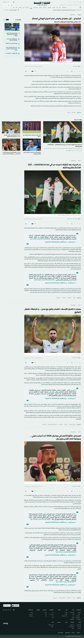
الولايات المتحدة (72, 612)
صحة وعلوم (44, 7)
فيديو (23, 7)
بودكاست (20, 7)
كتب (52, 612)
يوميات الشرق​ (35, 7)
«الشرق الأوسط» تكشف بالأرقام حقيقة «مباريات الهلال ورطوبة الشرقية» (12, 34)
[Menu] (80, 7)
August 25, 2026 (50, 398)
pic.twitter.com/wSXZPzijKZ (40, 519)
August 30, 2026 (50, 242)
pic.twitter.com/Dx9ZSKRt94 (66, 552)
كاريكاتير (66, 614)
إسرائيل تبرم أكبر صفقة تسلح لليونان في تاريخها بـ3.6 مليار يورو (64, 9)
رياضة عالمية (79, 628)
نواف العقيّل (75, 66)
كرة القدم (74, 112)
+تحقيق (73, 628)
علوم (46, 614)
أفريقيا (73, 617)
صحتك (46, 612)
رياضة (74, 297)
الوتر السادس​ (51, 614)
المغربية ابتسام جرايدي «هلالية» (11, 43)
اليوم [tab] (7, 19)
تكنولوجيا (40, 7)
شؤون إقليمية (79, 619)
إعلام (52, 617)
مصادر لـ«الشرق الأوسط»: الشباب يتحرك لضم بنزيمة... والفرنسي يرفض (11, 49)
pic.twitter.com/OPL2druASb (44, 280)
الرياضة (31, 7)
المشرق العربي (78, 617)
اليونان (68, 112)
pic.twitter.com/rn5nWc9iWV (66, 582)
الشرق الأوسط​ (64, 7)
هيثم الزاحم (75, 218)
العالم (60, 7)
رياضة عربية (79, 626)
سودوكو (52, 626)
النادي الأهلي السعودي (52, 424)
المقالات (66, 612)
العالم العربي (79, 612)
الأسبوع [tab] (5, 19)
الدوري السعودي (72, 424)
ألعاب (16, 7)
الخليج (79, 614)
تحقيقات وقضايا (71, 626)
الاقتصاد (54, 7)
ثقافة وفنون (49, 7)
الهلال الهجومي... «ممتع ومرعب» (11, 53)
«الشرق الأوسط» (74, 357)
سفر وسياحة (31, 614)
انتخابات (64, 297)
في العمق (27, 7)
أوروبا (73, 614)
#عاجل (74, 390)
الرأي (57, 7)
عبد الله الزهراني (74, 486)
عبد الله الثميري (69, 218)
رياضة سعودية (72, 14)
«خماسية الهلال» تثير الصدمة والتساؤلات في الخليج (12, 39)
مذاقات (32, 612)
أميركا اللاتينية (72, 619)
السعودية (58, 297)
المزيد (13, 7)
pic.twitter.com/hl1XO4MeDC (40, 239)
